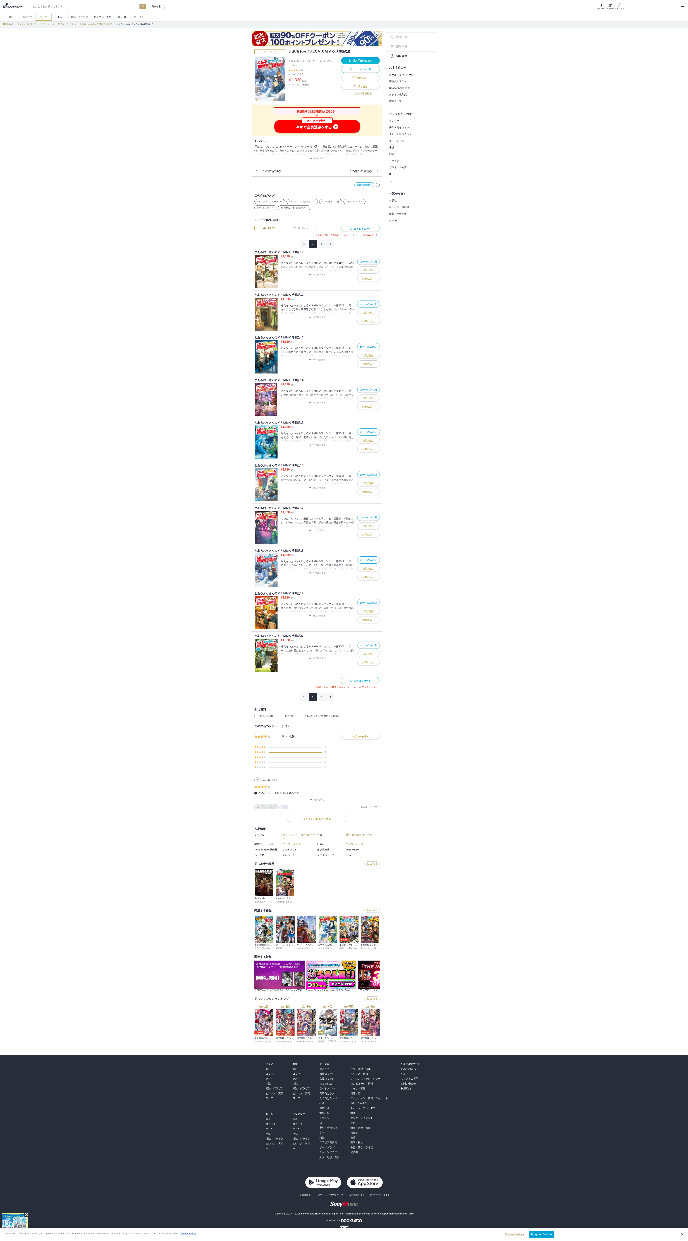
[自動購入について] (378, 185)
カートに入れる (362, 69)
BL (390, 173)
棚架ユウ (344, 948)
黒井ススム (271, 948)
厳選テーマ (395, 101)
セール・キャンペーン (401, 74)
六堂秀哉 (280, 901)
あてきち (365, 948)
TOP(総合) (8, 24)
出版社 (393, 200)
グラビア (394, 160)
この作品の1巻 (271, 171)
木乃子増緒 (259, 948)
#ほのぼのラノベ (354, 201)
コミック (394, 120)
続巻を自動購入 (364, 185)
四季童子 (332, 1041)
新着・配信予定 (398, 213)
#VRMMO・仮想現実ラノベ (294, 208)
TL (390, 180)
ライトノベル (47, 24)
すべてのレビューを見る (317, 818)
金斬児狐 (258, 901)
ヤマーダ (289, 716)
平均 (284, 736)
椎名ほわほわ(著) (297, 61)
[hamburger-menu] (682, 6)
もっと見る (319, 158)
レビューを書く (296, 74)
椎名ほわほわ (266, 716)
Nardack (353, 948)
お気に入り (362, 77)
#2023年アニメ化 (330, 201)
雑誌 (391, 154)
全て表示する (319, 274)
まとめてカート (362, 228)
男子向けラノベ (65, 24)
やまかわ (334, 948)
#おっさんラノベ (265, 208)
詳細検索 (156, 6)
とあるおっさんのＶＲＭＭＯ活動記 (94, 24)
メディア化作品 (398, 94)
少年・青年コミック (400, 127)
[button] (379, 1194)
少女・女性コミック (400, 134)
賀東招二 (322, 1041)
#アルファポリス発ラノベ (269, 201)
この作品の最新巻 (360, 171)
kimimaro (258, 1041)
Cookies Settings (514, 1234)
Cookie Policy (188, 1233)
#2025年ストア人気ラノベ (302, 201)
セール (393, 220)
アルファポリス (292, 844)
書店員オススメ (398, 81)
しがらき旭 (375, 948)
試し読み (363, 86)
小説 (391, 147)
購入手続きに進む (363, 60)
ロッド (300, 948)
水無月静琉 (323, 948)
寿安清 (279, 948)
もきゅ (267, 1041)
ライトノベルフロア (27, 24)
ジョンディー (289, 948)
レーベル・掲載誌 (399, 207)
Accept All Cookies (541, 1234)
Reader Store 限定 (399, 87)
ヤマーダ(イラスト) (315, 61)
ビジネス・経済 (398, 167)
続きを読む (319, 799)
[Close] (682, 1234)
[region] (344, 1234)
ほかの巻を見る (363, 93)
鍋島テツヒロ (310, 948)
